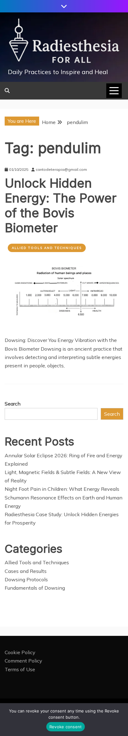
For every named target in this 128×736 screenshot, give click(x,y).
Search (13, 404)
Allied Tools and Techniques (47, 248)
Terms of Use (20, 669)
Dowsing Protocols (26, 579)
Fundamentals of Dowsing (35, 588)
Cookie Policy (20, 652)
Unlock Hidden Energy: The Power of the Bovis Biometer (61, 205)
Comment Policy (23, 661)
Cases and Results (26, 571)
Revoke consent (65, 726)
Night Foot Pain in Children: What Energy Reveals (62, 489)
